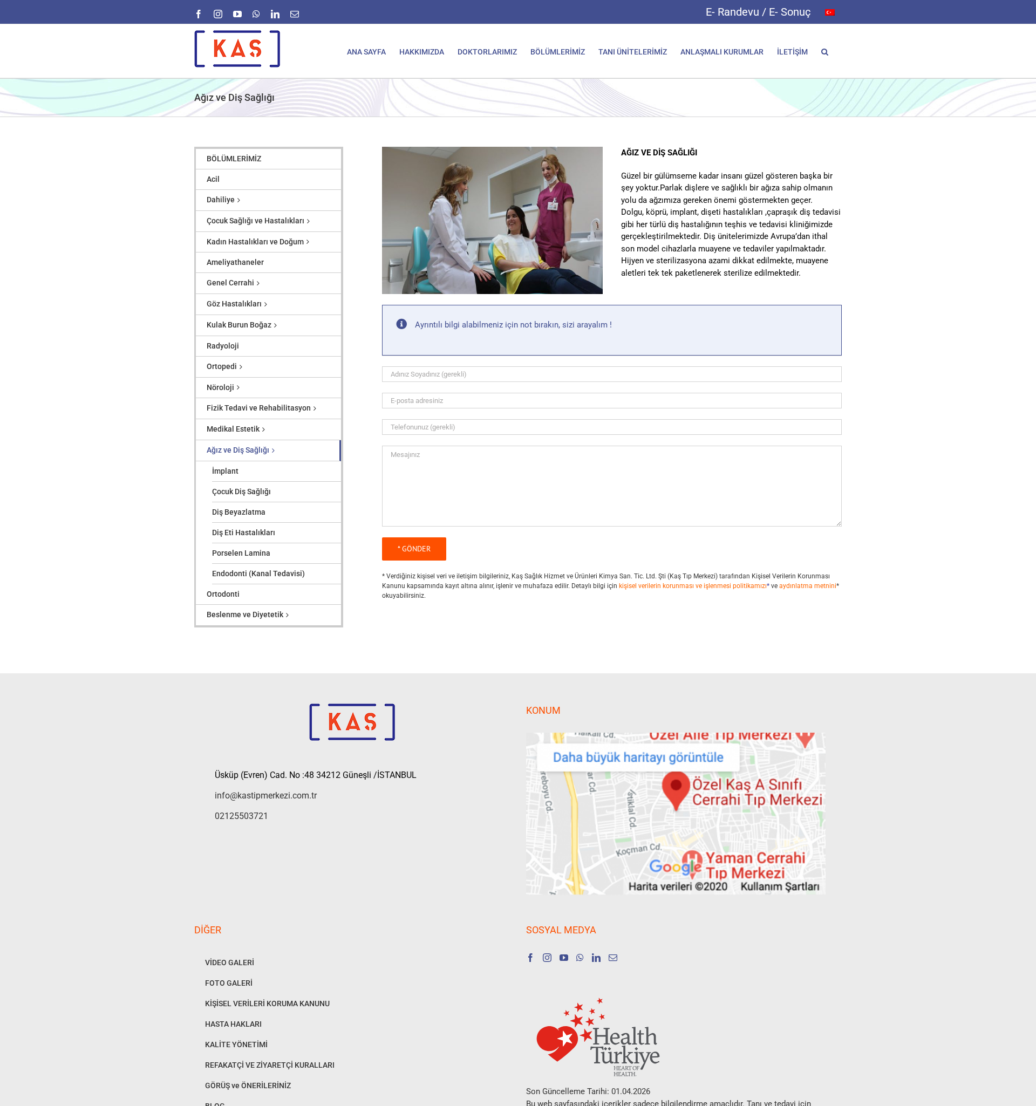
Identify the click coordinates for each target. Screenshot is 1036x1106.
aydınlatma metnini (807, 586)
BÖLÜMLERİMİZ (234, 158)
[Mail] (613, 957)
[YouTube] (564, 957)
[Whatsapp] (580, 957)
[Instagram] (547, 957)
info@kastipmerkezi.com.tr (266, 795)
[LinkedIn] (596, 957)
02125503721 (241, 816)
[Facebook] (530, 957)
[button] (824, 51)
